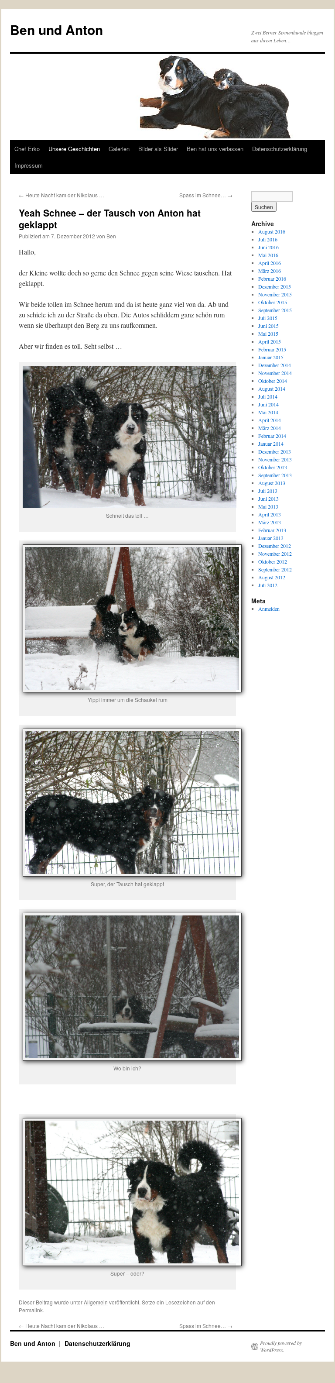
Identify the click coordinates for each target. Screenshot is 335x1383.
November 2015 (275, 294)
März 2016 (269, 270)
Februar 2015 (272, 349)
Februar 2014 (272, 435)
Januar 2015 (271, 357)
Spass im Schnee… (205, 195)
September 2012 (275, 569)
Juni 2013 (268, 498)
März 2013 (269, 522)
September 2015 (275, 309)
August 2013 (271, 482)
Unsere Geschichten (74, 148)
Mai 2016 (268, 254)
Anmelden (269, 608)
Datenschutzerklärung (279, 148)
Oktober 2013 (272, 467)
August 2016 (271, 231)
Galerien (119, 148)
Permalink (31, 1310)
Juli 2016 (267, 239)
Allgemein (96, 1302)
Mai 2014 (268, 412)
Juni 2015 (268, 325)
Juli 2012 (267, 584)
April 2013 (269, 514)
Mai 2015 (268, 333)
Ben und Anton (56, 29)
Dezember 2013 (274, 451)
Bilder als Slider (158, 148)
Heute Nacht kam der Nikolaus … (61, 195)
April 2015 (269, 341)
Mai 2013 (268, 506)
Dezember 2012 (274, 545)
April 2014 (269, 419)
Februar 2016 (272, 278)
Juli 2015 (267, 317)
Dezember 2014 (274, 364)
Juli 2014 (267, 396)
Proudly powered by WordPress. (281, 1346)
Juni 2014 (268, 404)
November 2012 (275, 553)
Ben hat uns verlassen (215, 148)
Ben (111, 236)
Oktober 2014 (272, 380)
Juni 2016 (268, 247)
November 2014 (275, 372)
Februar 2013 (272, 529)
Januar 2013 (271, 537)
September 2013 (275, 474)
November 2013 (275, 459)
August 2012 (271, 577)
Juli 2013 (267, 490)
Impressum (28, 165)
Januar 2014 (271, 443)
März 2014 (269, 427)
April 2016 (269, 262)
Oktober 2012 (272, 561)
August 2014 (271, 388)
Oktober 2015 (272, 302)
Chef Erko (27, 148)
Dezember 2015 (274, 286)
